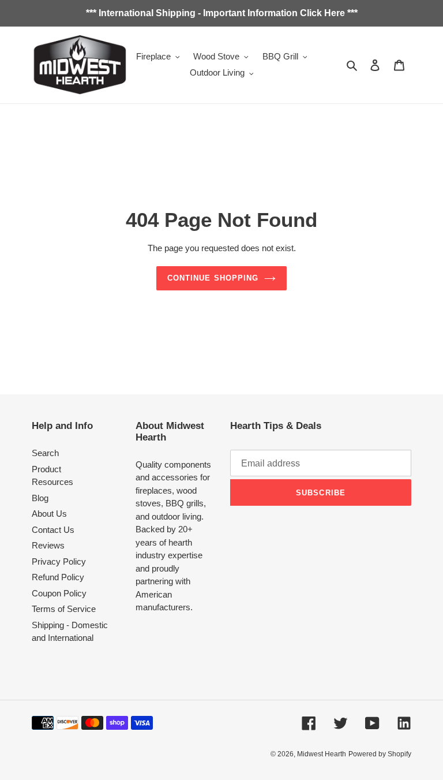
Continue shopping (212, 278)
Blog (40, 498)
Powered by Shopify (379, 754)
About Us (49, 513)
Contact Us (53, 530)
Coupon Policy (59, 593)
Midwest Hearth (321, 754)
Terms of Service (64, 609)
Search (45, 453)
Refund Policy (58, 577)
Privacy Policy (59, 561)
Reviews (48, 545)
